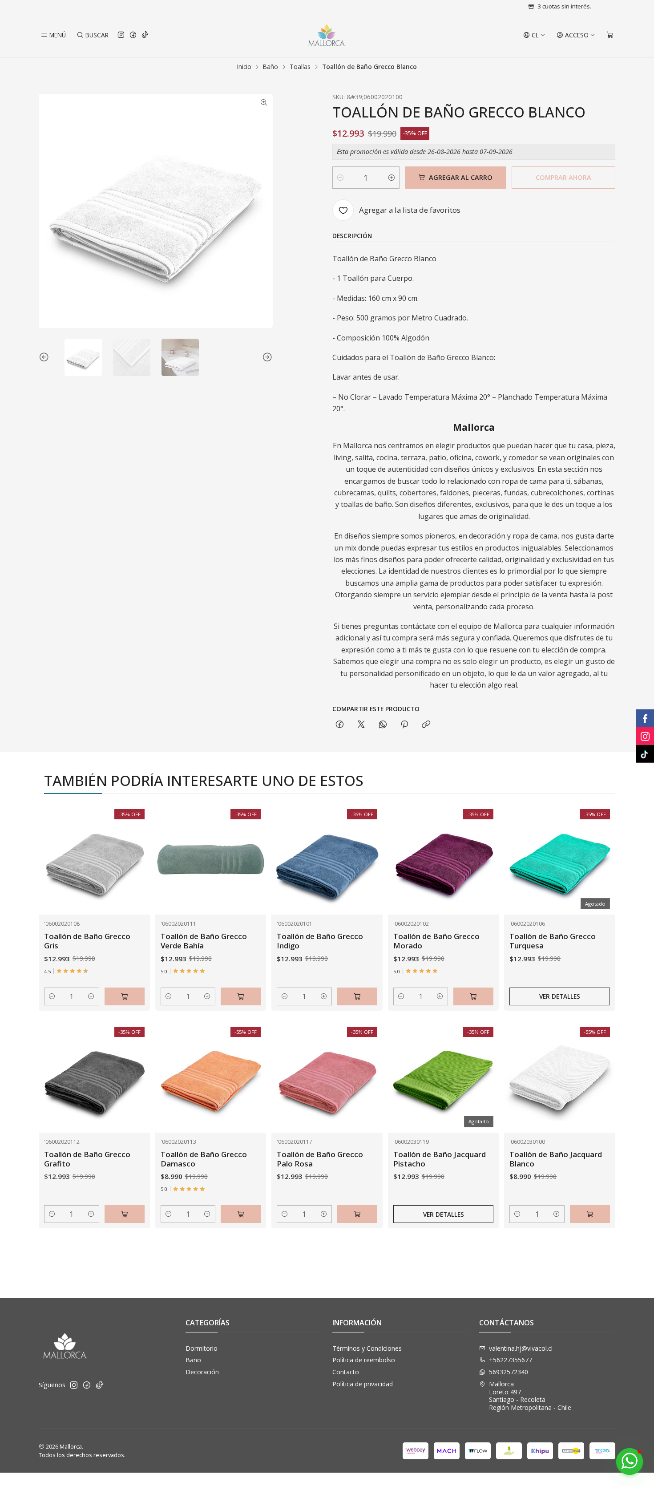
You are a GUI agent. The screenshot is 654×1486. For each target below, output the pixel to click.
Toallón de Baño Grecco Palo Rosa (320, 1159)
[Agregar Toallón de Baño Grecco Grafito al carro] (125, 1214)
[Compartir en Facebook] (339, 725)
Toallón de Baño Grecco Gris (87, 941)
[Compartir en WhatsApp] (382, 725)
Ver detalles (559, 996)
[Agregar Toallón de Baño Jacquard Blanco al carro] (590, 1214)
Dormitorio (202, 1348)
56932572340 (508, 1372)
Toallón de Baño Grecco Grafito (87, 1159)
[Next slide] (266, 357)
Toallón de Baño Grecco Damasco (204, 1159)
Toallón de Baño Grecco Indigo (320, 941)
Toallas (300, 67)
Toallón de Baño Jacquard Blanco (555, 1159)
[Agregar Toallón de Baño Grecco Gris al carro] (125, 996)
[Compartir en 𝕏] (361, 725)
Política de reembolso (363, 1360)
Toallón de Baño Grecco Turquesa (552, 941)
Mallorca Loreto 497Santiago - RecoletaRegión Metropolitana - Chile (530, 1396)
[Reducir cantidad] (340, 177)
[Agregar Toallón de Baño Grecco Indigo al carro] (357, 996)
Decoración (202, 1372)
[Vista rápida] (134, 870)
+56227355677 (510, 1360)
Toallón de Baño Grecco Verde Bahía (204, 941)
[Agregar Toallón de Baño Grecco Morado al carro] (473, 996)
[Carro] (610, 35)
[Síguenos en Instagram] (121, 35)
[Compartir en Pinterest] (404, 725)
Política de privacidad (362, 1384)
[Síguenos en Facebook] (133, 35)
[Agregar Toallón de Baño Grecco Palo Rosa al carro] (357, 1214)
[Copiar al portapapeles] (426, 725)
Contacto (345, 1372)
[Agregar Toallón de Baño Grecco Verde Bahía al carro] (241, 996)
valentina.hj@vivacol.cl (521, 1348)
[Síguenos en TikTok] (145, 35)
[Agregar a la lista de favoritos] (134, 849)
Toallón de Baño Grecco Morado (436, 941)
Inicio (244, 67)
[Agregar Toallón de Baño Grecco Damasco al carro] (241, 1214)
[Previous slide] (45, 357)
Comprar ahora (563, 177)
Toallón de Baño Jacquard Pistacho (439, 1159)
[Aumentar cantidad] (391, 177)
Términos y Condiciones (367, 1348)
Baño (270, 67)
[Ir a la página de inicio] (327, 35)
